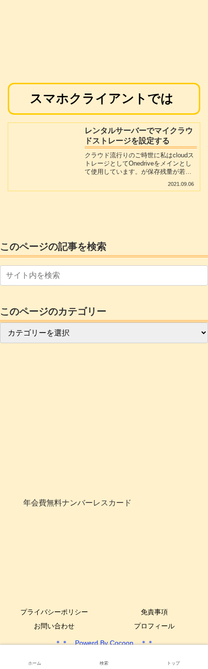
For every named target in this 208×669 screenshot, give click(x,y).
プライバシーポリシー (54, 612)
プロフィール (154, 626)
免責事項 (154, 612)
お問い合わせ (54, 626)
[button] (199, 275)
